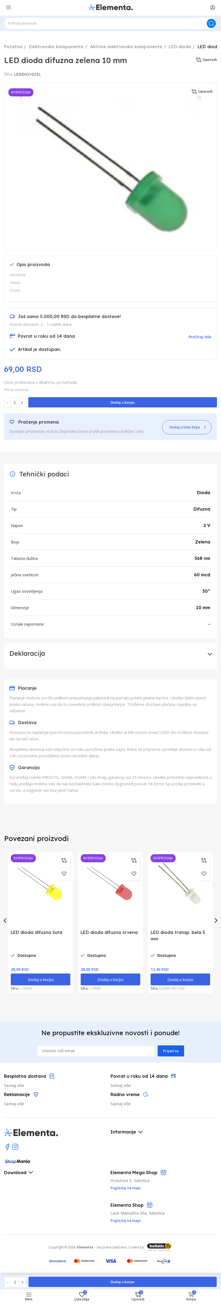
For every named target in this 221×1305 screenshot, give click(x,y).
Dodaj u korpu (122, 402)
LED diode (180, 46)
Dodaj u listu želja (185, 427)
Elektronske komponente (56, 46)
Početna (13, 46)
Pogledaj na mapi (125, 1220)
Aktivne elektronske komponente (126, 46)
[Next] (216, 920)
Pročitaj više (200, 336)
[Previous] (5, 920)
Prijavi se (171, 1050)
